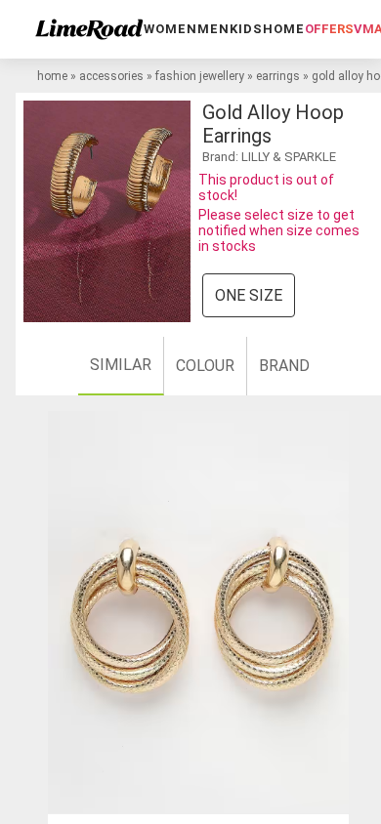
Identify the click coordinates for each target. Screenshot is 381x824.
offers (329, 28)
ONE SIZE (248, 295)
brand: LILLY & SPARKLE (269, 156)
